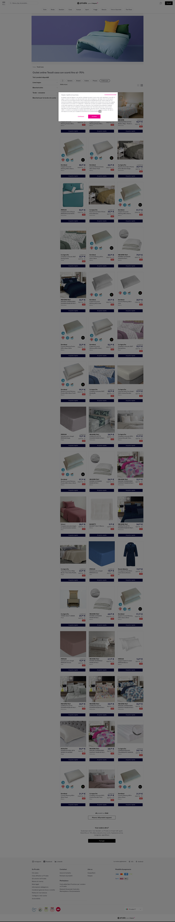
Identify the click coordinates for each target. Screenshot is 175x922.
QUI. (100, 111)
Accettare (94, 116)
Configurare (81, 116)
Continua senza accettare (110, 94)
